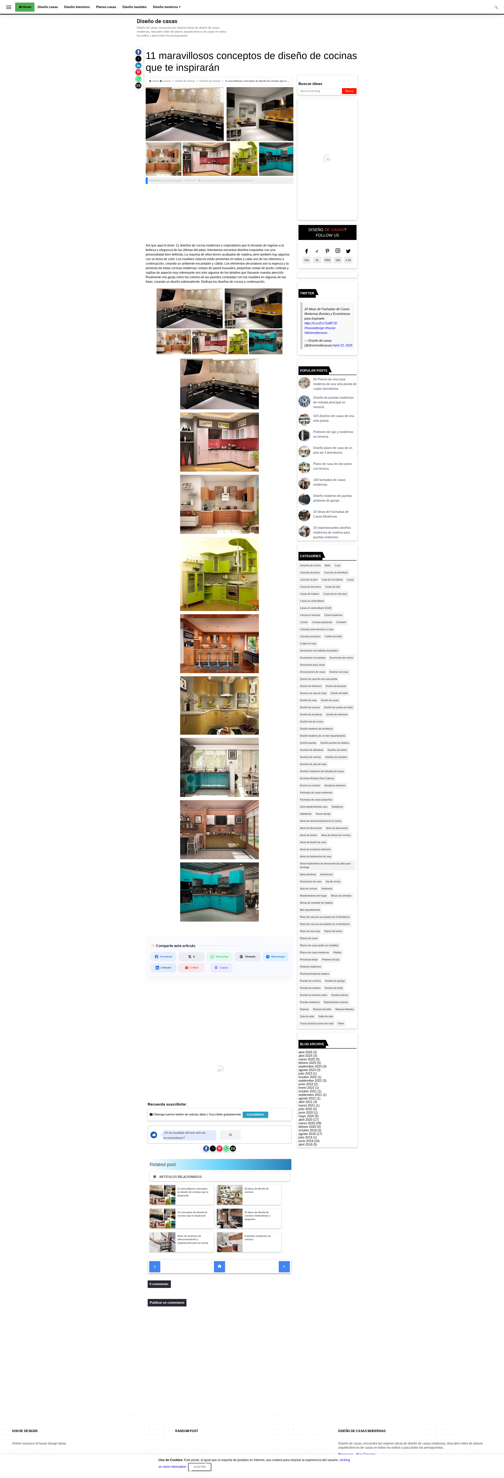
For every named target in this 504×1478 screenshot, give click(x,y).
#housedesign (314, 328)
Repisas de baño (322, 1009)
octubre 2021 (307, 1091)
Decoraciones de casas (312, 672)
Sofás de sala (325, 1016)
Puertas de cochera (310, 981)
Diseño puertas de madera (335, 743)
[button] (138, 52)
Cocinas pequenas (322, 622)
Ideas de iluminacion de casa (315, 856)
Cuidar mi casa (308, 643)
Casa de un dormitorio (336, 572)
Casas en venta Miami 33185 (315, 608)
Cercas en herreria (310, 615)
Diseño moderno (166, 7)
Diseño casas (48, 7)
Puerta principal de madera (314, 973)
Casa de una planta (332, 579)
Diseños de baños (337, 750)
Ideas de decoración (337, 828)
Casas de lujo (332, 586)
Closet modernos (333, 615)
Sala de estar (307, 1016)
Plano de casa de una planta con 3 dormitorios (325, 917)
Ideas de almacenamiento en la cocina (320, 821)
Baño (328, 565)
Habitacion (337, 806)
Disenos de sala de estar (313, 693)
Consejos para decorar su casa (317, 629)
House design (323, 814)
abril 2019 (305, 1144)
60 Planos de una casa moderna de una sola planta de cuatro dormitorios (335, 384)
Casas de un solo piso (335, 594)
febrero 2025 (307, 1063)
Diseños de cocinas (243, 180)
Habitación (306, 814)
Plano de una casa (310, 931)
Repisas (304, 1009)
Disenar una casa (338, 672)
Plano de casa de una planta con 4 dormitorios (325, 924)
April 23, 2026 (342, 345)
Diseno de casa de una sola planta (318, 679)
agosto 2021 (307, 1098)
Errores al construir (310, 785)
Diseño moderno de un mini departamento (322, 735)
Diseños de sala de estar (313, 764)
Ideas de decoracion (311, 828)
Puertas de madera (310, 988)
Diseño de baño (339, 693)
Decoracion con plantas (312, 657)
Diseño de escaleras (311, 714)
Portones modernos (310, 966)
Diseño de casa (308, 700)
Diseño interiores (77, 7)
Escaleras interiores (335, 785)
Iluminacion (326, 874)
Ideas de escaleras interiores (315, 849)
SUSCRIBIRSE (255, 1114)
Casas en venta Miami (312, 601)
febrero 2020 (307, 1126)
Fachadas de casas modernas (316, 792)
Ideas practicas (308, 874)
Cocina (205, 180)
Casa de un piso (309, 579)
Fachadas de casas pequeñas (316, 799)
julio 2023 (305, 1073)
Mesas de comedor (341, 895)
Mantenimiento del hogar (313, 895)
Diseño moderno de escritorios (316, 728)
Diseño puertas (308, 743)
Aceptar (200, 1467)
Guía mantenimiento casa (313, 806)
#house (330, 328)
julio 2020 (305, 1109)
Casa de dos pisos (310, 572)
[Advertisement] (219, 213)
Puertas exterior (339, 995)
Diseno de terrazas (336, 686)
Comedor (341, 622)
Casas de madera (309, 594)
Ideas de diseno (308, 835)
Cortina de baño (333, 636)
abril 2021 (305, 1102)
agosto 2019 (307, 1134)
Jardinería (326, 888)
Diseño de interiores (337, 714)
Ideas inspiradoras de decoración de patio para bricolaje (325, 865)
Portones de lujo (330, 959)
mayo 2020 (306, 1116)
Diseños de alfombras (311, 750)
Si (230, 1134)
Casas (350, 579)
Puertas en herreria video (313, 995)
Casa (337, 565)
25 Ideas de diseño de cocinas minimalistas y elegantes (257, 1216)
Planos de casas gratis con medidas (319, 945)
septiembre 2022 (310, 1080)
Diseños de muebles (336, 757)
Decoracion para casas (312, 664)
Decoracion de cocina (341, 657)
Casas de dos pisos (310, 586)
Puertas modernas (310, 1002)
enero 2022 (306, 1087)
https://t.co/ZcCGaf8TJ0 (320, 323)
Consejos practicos (310, 636)
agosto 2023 (307, 1070)
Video (341, 1023)
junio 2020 (305, 1112)
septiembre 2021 (310, 1094)
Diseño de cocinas (221, 180)
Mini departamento (310, 910)
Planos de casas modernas (314, 952)
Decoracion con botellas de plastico (319, 650)
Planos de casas (309, 938)
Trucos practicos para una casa (317, 1023)
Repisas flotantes (344, 1009)
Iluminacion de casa (310, 881)
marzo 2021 (306, 1105)
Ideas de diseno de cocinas (336, 835)
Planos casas (106, 7)
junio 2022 (305, 1084)
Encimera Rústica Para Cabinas (317, 778)
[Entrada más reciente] (154, 1266)
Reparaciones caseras (336, 1002)
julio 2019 (305, 1137)
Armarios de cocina (310, 565)
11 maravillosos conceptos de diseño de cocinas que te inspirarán (192, 1192)
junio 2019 (305, 1141)
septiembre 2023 (310, 1066)
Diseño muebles (134, 7)
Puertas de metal (334, 988)
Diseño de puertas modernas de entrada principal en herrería (333, 402)
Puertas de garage (335, 981)
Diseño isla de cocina (311, 721)
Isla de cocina (333, 881)
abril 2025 (305, 1055)
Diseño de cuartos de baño (338, 707)
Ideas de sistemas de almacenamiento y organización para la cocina (192, 1240)
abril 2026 (305, 1052)
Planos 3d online (333, 931)
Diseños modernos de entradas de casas (322, 771)
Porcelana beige (309, 959)
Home (26, 7)
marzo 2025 (306, 1059)
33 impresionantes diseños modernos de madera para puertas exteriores (332, 532)
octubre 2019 (307, 1130)
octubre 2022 (307, 1077)
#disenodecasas (315, 332)
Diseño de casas (157, 21)
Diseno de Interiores (311, 686)
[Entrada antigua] (284, 1266)
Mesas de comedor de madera (316, 902)
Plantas (337, 952)
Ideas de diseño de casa (313, 842)
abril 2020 (305, 1119)
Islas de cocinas (308, 888)
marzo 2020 (306, 1123)
